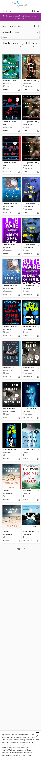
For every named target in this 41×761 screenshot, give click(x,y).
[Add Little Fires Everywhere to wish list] (19, 90)
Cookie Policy (26, 755)
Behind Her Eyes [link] (28, 368)
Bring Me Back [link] (28, 491)
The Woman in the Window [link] (10, 122)
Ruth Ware (8, 247)
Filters (5, 38)
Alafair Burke (8, 493)
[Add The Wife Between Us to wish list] (38, 213)
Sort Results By (6, 32)
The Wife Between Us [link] (30, 204)
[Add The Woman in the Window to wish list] (19, 131)
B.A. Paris (27, 493)
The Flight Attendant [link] (30, 122)
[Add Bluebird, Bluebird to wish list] (38, 540)
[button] (34, 27)
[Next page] (24, 549)
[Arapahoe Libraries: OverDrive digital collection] (20, 4)
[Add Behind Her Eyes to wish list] (38, 377)
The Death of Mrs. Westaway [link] (10, 245)
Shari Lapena (28, 329)
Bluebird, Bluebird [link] (29, 532)
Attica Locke (27, 534)
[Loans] (33, 11)
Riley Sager (8, 329)
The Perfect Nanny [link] (29, 450)
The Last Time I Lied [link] (10, 327)
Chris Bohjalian (28, 124)
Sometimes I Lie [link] (8, 368)
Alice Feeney (8, 370)
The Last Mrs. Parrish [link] (10, 204)
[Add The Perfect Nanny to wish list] (38, 459)
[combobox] (16, 11)
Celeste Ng (8, 83)
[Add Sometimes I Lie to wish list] (19, 377)
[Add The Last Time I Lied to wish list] (19, 336)
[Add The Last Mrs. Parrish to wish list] (19, 213)
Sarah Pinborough (29, 370)
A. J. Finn (7, 124)
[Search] (2, 11)
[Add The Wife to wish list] (19, 500)
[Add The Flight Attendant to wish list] (38, 131)
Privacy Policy (21, 737)
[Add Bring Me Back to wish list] (38, 500)
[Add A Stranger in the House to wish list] (38, 336)
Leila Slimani (28, 452)
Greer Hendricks (28, 206)
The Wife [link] (6, 491)
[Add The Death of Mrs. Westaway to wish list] (19, 254)
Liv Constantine (9, 206)
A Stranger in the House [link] (30, 327)
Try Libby (6, 16)
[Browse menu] (38, 11)
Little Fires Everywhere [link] (10, 81)
